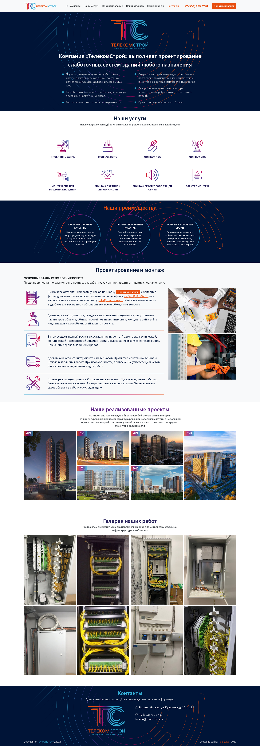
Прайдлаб (224, 742)
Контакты (173, 6)
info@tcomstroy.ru (111, 300)
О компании (73, 6)
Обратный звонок (224, 6)
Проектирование (112, 6)
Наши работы (155, 6)
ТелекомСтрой (45, 742)
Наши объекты (135, 6)
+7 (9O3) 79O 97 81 (196, 6)
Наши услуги (91, 6)
